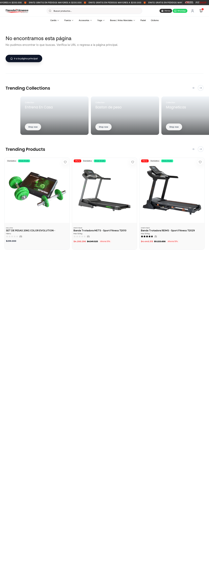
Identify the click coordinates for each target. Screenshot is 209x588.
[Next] (200, 88)
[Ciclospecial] (189, 2)
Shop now (33, 127)
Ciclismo (155, 20)
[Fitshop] (201, 2)
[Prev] (194, 88)
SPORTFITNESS (78, 228)
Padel (143, 20)
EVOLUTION (9, 228)
